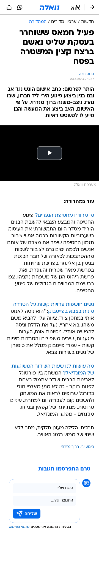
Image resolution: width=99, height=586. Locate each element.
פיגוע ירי (87, 447)
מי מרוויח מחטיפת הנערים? (64, 215)
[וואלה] (49, 7)
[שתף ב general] (9, 7)
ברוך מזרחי (70, 447)
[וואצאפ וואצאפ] (20, 7)
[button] (75, 7)
